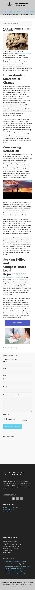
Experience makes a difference (12, 278)
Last (4, 375)
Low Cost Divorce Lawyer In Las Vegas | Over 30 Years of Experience (17, 4)
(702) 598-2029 (7, 511)
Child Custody (13, 348)
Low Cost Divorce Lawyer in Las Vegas (15, 568)
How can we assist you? (11, 395)
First (4, 368)
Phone (5, 379)
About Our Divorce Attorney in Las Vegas (15, 561)
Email (5, 387)
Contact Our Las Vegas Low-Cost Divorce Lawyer (18, 566)
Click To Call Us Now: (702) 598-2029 (17, 12)
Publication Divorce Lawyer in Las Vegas (15, 573)
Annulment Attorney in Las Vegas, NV (14, 564)
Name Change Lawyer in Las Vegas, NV (15, 571)
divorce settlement (25, 53)
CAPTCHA (6, 414)
